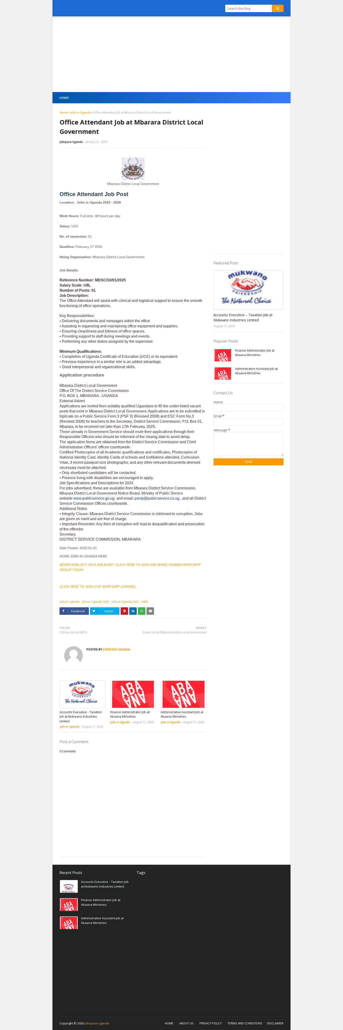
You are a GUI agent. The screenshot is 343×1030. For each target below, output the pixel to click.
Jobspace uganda (96, 1023)
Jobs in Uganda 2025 (95, 602)
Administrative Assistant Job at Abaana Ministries (182, 714)
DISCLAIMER (275, 1023)
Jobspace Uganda (71, 142)
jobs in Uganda (80, 112)
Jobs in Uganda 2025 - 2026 (130, 602)
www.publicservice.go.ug (94, 498)
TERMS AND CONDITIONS (245, 1023)
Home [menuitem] (64, 98)
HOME (169, 1023)
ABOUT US (186, 1023)
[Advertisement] (172, 54)
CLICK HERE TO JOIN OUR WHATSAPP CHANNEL (98, 586)
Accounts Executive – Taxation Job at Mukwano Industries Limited (81, 716)
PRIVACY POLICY (211, 1023)
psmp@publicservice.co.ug (157, 498)
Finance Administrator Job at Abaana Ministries (130, 714)
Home (64, 112)
